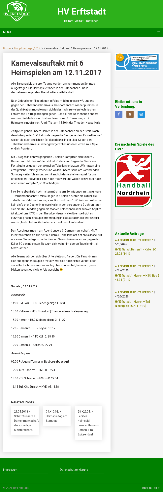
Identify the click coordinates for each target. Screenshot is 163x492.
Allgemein (122, 240)
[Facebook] (118, 114)
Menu (7, 32)
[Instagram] (130, 114)
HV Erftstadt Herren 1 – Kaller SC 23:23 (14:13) (135, 251)
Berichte (135, 240)
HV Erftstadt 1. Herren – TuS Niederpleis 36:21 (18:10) (132, 303)
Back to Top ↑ (151, 487)
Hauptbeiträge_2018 (27, 48)
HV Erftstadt (81, 11)
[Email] (141, 114)
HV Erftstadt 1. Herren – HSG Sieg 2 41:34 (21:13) (137, 277)
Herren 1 (147, 240)
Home (7, 48)
